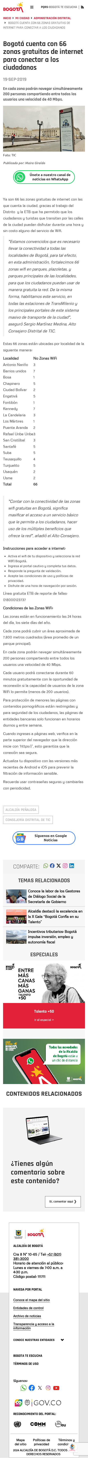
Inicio (7, 18)
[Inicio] (13, 7)
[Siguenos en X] (40, 1388)
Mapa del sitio (20, 1442)
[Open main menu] (32, 7)
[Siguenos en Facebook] (23, 1388)
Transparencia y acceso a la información (33, 1326)
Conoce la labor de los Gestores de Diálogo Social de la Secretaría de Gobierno (54, 896)
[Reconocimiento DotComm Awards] (38, 1423)
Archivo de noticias (27, 1316)
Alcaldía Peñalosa (21, 809)
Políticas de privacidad (41, 1442)
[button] (46, 867)
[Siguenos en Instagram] (48, 1388)
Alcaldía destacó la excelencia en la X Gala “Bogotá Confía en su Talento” (55, 916)
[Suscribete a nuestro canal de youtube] (56, 1388)
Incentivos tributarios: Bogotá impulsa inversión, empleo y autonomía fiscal (52, 936)
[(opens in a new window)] (65, 867)
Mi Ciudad (22, 18)
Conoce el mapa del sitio (31, 1300)
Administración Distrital (52, 18)
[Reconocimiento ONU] (17, 1423)
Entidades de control (28, 1308)
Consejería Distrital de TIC (28, 819)
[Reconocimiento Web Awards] (60, 1423)
